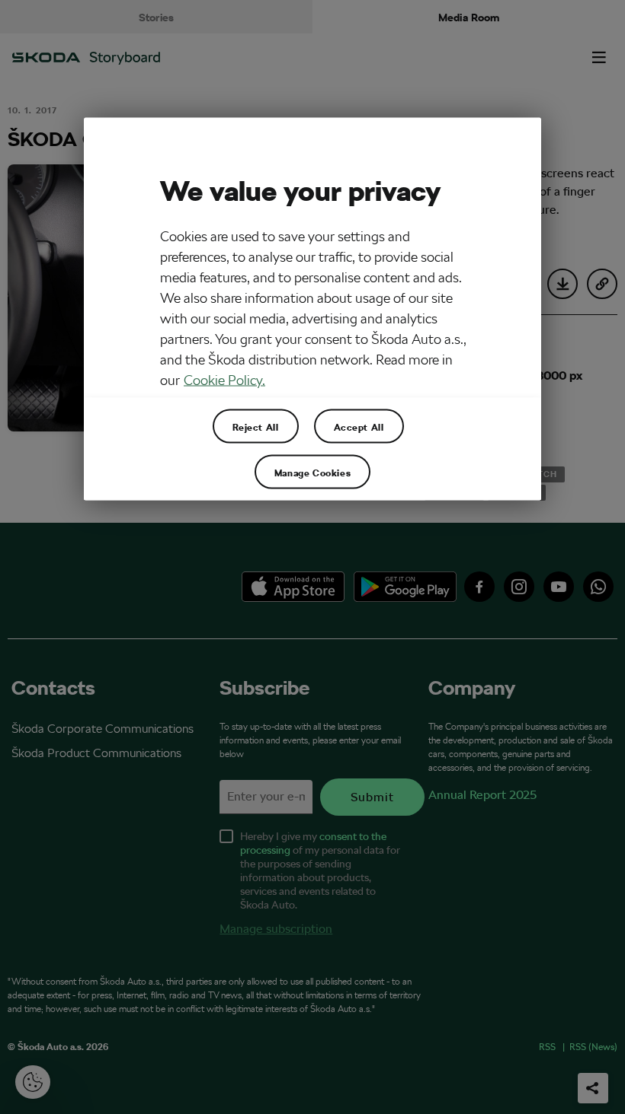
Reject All (255, 426)
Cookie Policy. (224, 380)
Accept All (359, 426)
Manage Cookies (312, 472)
